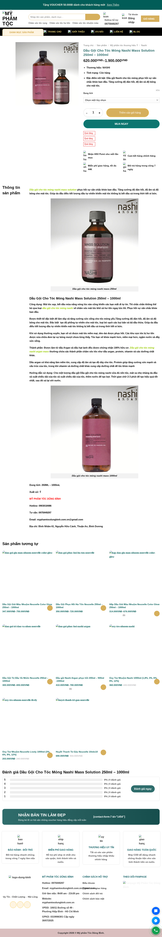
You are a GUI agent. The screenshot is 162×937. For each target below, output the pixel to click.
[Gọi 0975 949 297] (156, 930)
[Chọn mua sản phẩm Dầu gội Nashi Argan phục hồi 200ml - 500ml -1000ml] (103, 687)
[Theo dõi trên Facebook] (13, 904)
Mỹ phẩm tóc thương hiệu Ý (124, 45)
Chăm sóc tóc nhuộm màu (85, 23)
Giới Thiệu (78, 31)
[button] (150, 19)
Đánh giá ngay (143, 789)
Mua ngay (121, 124)
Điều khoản (89, 883)
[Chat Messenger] (156, 921)
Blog (136, 31)
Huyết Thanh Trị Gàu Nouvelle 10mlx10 (77, 751)
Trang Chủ (55, 31)
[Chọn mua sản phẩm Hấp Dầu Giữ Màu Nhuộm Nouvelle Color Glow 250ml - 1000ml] (157, 613)
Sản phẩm (102, 45)
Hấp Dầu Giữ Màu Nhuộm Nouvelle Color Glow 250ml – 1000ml (134, 605)
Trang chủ (88, 45)
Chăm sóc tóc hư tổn (60, 23)
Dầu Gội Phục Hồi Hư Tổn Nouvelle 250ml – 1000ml (79, 605)
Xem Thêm (113, 4)
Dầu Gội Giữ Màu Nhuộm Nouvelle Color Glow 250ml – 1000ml (27, 605)
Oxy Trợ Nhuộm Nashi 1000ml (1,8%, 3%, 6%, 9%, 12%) (133, 679)
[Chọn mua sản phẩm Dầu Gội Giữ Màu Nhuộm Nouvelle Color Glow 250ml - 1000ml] (50, 608)
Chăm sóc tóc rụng (37, 23)
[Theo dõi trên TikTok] (27, 904)
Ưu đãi (99, 31)
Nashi (144, 45)
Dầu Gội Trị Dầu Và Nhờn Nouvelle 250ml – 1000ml (25, 679)
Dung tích (88, 93)
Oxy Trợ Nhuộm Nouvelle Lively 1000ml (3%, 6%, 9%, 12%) (26, 753)
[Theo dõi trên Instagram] (20, 904)
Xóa (158, 90)
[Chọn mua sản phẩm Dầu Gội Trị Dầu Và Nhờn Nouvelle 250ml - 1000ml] (50, 681)
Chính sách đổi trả (93, 893)
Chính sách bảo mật (93, 898)
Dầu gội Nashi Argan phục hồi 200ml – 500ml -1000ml (80, 679)
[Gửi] (92, 17)
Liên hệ (118, 31)
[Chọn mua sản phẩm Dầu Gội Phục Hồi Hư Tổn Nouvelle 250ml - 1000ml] (103, 608)
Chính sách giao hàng (94, 888)
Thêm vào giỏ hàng (130, 112)
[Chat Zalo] (156, 911)
